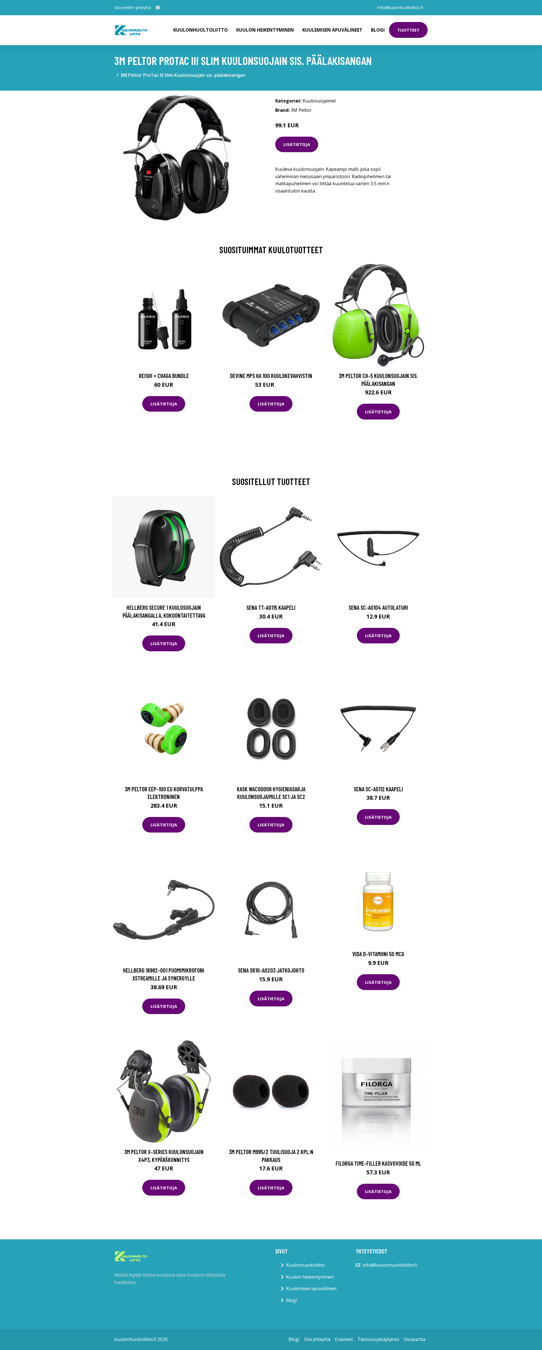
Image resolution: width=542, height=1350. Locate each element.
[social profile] (158, 7)
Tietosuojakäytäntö (378, 1339)
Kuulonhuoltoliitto (200, 30)
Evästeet (344, 1339)
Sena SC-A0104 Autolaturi (378, 607)
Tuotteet (408, 30)
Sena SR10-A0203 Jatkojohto (271, 970)
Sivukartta (414, 1339)
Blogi (378, 30)
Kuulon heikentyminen (265, 30)
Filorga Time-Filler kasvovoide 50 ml (378, 1163)
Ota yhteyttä (317, 1339)
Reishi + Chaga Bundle (164, 375)
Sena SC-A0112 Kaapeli (378, 788)
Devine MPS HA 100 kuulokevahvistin (271, 375)
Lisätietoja (296, 144)
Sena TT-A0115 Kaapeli (271, 607)
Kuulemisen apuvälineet (332, 30)
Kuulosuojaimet (319, 101)
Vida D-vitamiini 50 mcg (378, 953)
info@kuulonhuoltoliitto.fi (400, 7)
